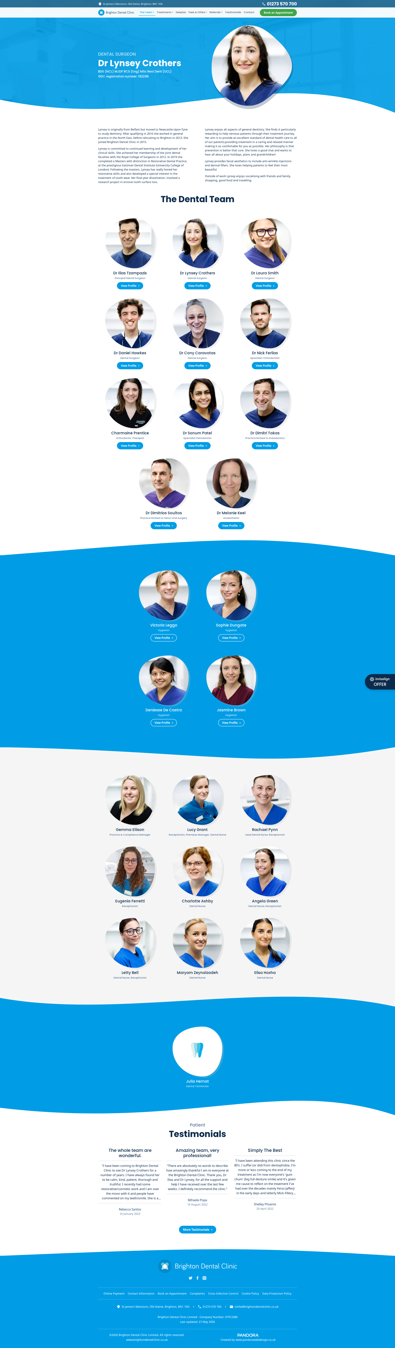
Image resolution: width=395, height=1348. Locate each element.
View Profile (128, 285)
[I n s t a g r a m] (204, 1278)
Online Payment (114, 1293)
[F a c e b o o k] (197, 1278)
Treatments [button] (164, 12)
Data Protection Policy (276, 1293)
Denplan (181, 12)
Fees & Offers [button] (197, 12)
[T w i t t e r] (190, 1278)
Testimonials (233, 12)
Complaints (197, 1293)
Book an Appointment (172, 1293)
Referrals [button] (215, 12)
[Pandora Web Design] (248, 1335)
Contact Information (141, 1293)
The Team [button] (146, 12)
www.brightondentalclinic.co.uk (147, 1340)
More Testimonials (196, 1229)
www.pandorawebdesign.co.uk (255, 1340)
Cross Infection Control (223, 1293)
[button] (278, 12)
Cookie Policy (250, 1293)
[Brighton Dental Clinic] (116, 12)
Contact (249, 12)
